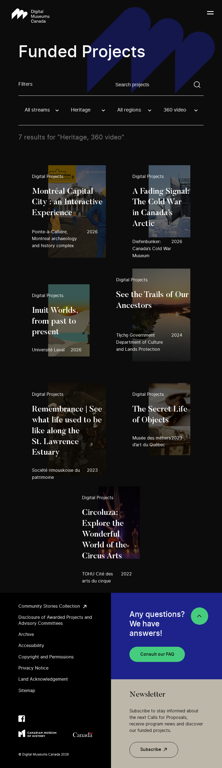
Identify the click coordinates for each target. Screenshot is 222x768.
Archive (26, 634)
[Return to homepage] (31, 16)
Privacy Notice (33, 668)
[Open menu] (210, 16)
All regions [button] (129, 110)
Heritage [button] (80, 110)
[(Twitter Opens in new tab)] (32, 718)
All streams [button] (37, 110)
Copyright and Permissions (46, 657)
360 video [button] (175, 110)
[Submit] (197, 84)
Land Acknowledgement (43, 679)
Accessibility (31, 645)
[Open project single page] (69, 211)
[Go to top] (199, 616)
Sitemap (26, 691)
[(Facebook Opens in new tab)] (21, 718)
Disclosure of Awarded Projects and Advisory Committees (55, 620)
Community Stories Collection (49, 606)
